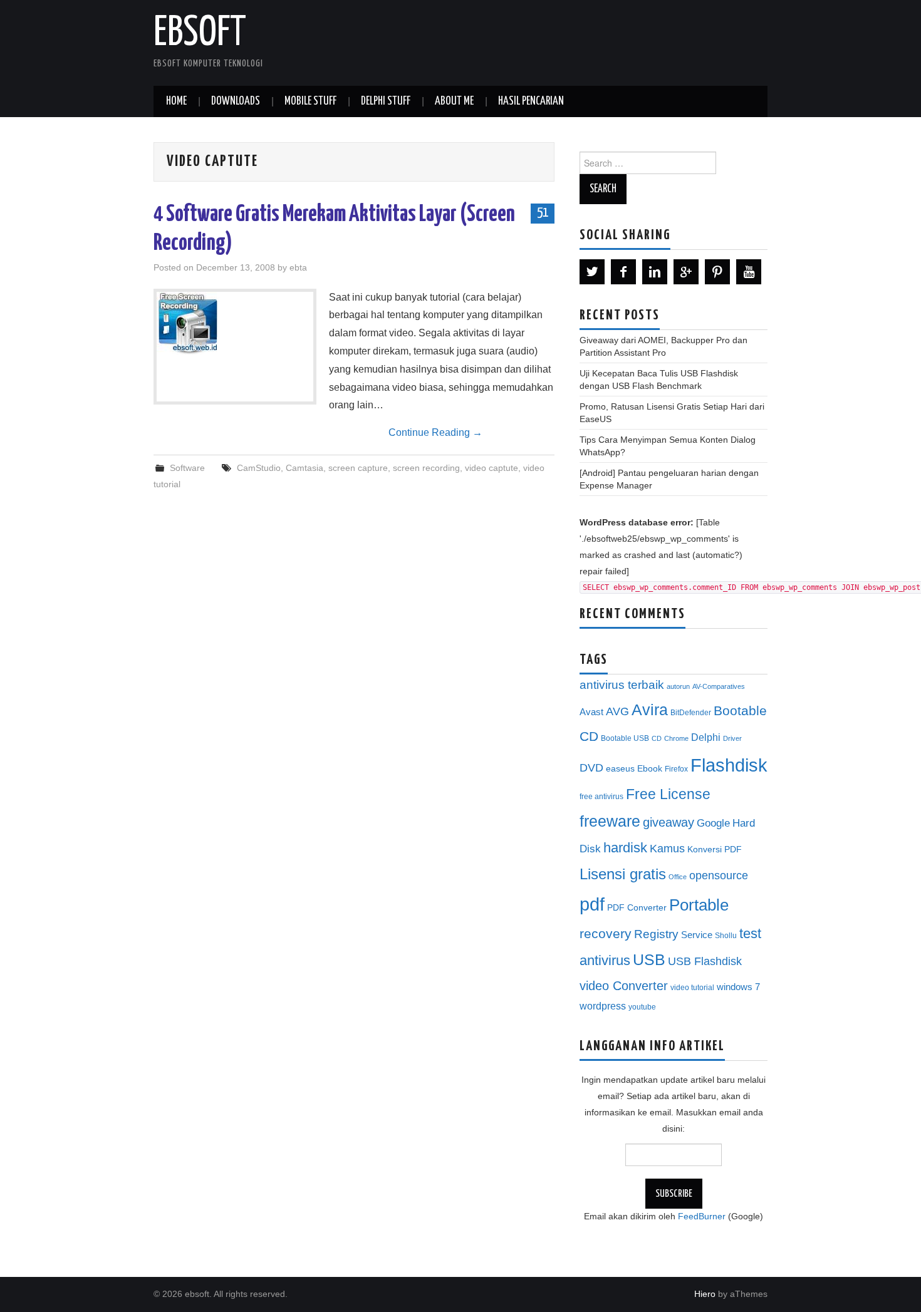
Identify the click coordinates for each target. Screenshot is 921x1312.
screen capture (358, 468)
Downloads (235, 101)
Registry (656, 934)
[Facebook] (623, 271)
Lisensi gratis (623, 873)
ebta (298, 267)
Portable (699, 905)
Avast (591, 712)
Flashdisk (729, 765)
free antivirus (601, 796)
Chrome (676, 738)
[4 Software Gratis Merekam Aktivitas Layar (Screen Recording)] (235, 323)
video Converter (624, 986)
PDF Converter (637, 907)
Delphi (706, 737)
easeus (620, 768)
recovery (606, 933)
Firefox (676, 769)
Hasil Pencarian (531, 101)
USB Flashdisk (705, 961)
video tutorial (692, 987)
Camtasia (304, 468)
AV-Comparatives (718, 686)
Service (696, 935)
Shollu (726, 935)
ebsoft (200, 34)
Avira (650, 709)
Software (187, 468)
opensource (718, 875)
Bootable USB (625, 738)
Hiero (704, 1294)
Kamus (667, 848)
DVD (591, 768)
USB (649, 959)
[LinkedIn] (654, 271)
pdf (592, 904)
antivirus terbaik (622, 684)
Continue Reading (435, 432)
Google (713, 823)
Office (678, 877)
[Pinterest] (717, 271)
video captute (491, 468)
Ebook (649, 768)
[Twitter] (592, 271)
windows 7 (738, 987)
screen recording (426, 468)
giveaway (668, 822)
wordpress (603, 1005)
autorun (678, 686)
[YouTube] (748, 271)
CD (657, 738)
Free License (668, 794)
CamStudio (259, 468)
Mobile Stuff (310, 101)
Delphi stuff (385, 101)
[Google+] (686, 271)
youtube (642, 1007)
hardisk (625, 847)
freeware (610, 821)
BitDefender (690, 712)
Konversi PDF (714, 849)
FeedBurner (702, 1216)
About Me (454, 101)
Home (176, 101)
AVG (617, 711)
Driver (732, 738)
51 (542, 213)
